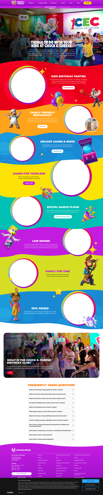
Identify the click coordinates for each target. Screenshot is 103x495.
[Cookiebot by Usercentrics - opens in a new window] (10, 493)
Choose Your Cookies (90, 484)
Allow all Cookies (90, 481)
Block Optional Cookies (91, 488)
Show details (20, 492)
